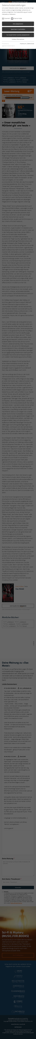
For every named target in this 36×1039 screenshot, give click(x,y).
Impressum (23, 43)
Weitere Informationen (18, 39)
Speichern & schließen (18, 29)
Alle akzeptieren (18, 24)
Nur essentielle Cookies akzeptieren (18, 35)
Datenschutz (30, 43)
